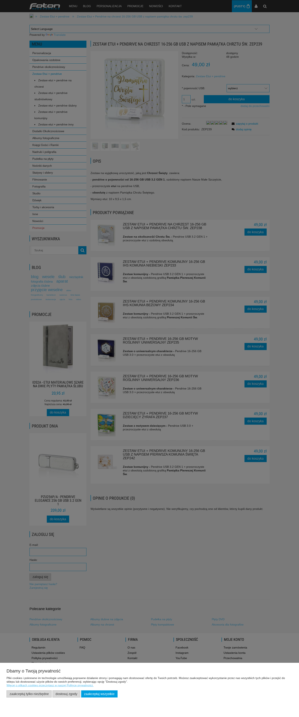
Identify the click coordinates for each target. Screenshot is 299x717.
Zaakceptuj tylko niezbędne (29, 694)
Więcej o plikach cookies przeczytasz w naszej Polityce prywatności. (50, 685)
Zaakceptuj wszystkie (99, 694)
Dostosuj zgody (66, 694)
